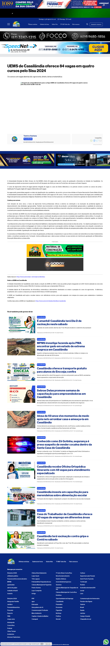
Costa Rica (10, 626)
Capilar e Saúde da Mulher (40, 617)
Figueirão (59, 611)
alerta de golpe (12, 588)
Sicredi (58, 620)
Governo (59, 585)
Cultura (82, 574)
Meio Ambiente (37, 614)
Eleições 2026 (12, 574)
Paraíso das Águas (86, 602)
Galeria (82, 605)
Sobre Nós (55, 24)
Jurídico (10, 605)
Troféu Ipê (83, 582)
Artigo (34, 594)
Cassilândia (59, 602)
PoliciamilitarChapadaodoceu (41, 582)
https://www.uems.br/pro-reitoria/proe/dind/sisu (30, 277)
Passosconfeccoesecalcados (17, 579)
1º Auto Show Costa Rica (64, 574)
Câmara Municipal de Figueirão (41, 585)
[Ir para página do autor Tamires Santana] (14, 139)
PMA (8, 617)
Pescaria (10, 611)
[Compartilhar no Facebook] (94, 141)
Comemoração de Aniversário (90, 599)
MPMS (9, 582)
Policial (9, 629)
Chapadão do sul (85, 620)
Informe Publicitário (13, 638)
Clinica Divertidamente (39, 574)
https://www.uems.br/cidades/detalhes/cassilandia (50, 302)
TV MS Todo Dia (61, 562)
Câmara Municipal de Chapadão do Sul (67, 589)
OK (42, 644)
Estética (58, 596)
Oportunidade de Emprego (64, 599)
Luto (81, 594)
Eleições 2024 (12, 599)
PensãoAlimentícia (13, 608)
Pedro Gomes (36, 588)
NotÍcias (58, 614)
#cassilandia (41, 318)
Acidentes (10, 635)
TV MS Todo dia (65, 24)
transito (10, 594)
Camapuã (35, 620)
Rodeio (82, 585)
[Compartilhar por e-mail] (100, 141)
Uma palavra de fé (37, 608)
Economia (59, 608)
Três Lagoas (36, 579)
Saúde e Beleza (61, 579)
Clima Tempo (11, 632)
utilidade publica (12, 577)
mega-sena (11, 620)
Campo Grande (85, 617)
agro (33, 602)
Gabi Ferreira (60, 333)
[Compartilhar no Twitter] (97, 141)
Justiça (82, 614)
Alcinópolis (11, 623)
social (82, 591)
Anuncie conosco (96, 24)
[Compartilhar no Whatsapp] (91, 141)
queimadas (11, 585)
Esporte (10, 614)
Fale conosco (75, 24)
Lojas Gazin (35, 577)
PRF (33, 599)
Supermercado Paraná (87, 577)
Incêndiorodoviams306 (87, 588)
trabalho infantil (12, 591)
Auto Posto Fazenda (87, 579)
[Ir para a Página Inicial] (16, 24)
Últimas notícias (32, 24)
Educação (35, 605)
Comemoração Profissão (40, 611)
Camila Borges (78, 358)
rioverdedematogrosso (63, 582)
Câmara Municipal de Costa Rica (66, 593)
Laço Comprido (37, 591)
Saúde (82, 611)
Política (58, 617)
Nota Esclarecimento (63, 577)
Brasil (82, 608)
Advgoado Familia (13, 602)
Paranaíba (59, 605)
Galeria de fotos (44, 24)
